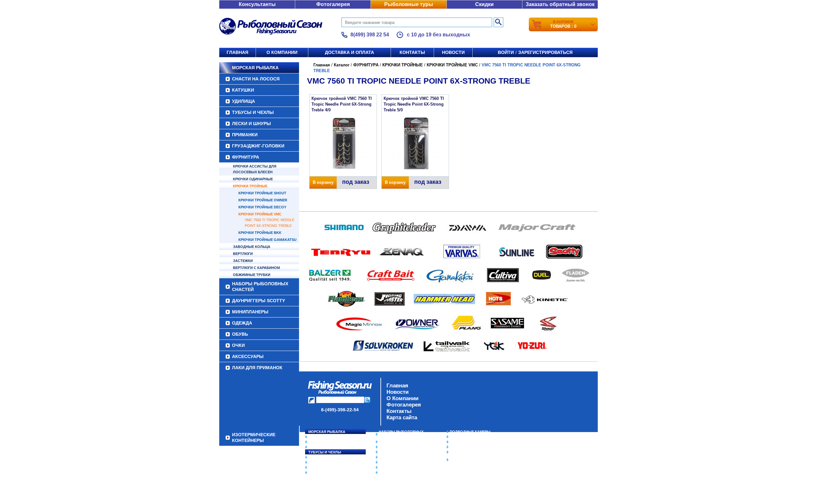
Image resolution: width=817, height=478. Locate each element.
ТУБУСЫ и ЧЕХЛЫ (253, 112)
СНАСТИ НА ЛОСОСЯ (256, 78)
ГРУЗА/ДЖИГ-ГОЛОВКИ (258, 145)
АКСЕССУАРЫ (248, 356)
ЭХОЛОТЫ (459, 437)
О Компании (402, 398)
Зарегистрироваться (545, 52)
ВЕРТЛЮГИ (243, 254)
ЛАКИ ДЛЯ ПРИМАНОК (257, 367)
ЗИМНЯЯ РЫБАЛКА (467, 442)
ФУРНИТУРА (245, 157)
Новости (453, 52)
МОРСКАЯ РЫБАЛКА (255, 67)
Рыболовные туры (408, 4)
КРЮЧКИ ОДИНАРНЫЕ (253, 179)
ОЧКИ (238, 345)
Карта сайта (401, 418)
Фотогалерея (333, 4)
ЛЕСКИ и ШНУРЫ (251, 123)
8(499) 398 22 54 (369, 34)
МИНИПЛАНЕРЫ (250, 311)
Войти (506, 52)
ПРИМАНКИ (245, 134)
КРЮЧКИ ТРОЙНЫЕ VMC (259, 214)
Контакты (412, 52)
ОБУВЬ (240, 334)
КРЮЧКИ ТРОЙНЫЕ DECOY (262, 207)
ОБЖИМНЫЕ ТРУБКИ (251, 275)
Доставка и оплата (349, 52)
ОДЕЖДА (242, 322)
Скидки (484, 4)
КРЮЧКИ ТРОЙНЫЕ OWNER (262, 200)
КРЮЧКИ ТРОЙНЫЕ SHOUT (262, 193)
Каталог (341, 65)
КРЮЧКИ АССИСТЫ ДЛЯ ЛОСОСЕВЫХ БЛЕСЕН (254, 169)
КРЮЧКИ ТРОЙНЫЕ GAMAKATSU (267, 240)
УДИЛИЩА (243, 101)
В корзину (323, 182)
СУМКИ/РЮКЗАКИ (465, 447)
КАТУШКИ (243, 90)
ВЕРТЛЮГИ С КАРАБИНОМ (256, 268)
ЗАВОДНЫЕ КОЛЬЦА (251, 247)
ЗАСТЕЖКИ (243, 261)
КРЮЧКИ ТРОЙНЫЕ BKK (259, 233)
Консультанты (257, 4)
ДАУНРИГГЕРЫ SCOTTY (258, 300)
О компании (281, 52)
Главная (237, 52)
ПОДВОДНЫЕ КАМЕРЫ (470, 432)
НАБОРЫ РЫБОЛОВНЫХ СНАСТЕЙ (260, 286)
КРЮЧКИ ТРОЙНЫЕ (250, 186)
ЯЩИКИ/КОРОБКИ (466, 452)
